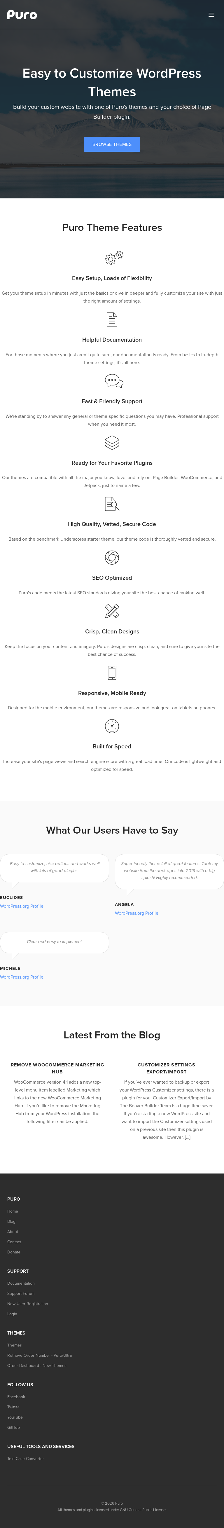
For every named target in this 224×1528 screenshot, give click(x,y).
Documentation (21, 1283)
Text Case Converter (25, 1458)
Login (12, 1314)
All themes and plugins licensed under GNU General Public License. (112, 1510)
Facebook (16, 1396)
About (12, 1231)
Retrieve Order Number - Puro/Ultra (39, 1355)
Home (12, 1211)
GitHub (13, 1427)
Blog (11, 1221)
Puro (119, 1503)
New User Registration (27, 1303)
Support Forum (20, 1293)
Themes (14, 1345)
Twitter (13, 1407)
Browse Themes (112, 144)
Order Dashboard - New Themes (36, 1365)
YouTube (15, 1417)
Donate (13, 1252)
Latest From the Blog (112, 1035)
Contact (14, 1241)
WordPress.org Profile (21, 906)
